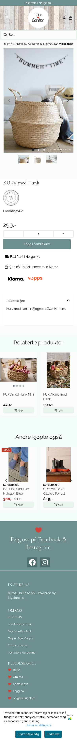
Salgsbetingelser (24, 698)
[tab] (33, 149)
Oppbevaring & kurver (40, 43)
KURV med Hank (63, 43)
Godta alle (53, 734)
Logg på (18, 691)
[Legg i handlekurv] (37, 244)
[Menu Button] (6, 18)
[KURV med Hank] (38, 100)
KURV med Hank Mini (18, 394)
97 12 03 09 (20, 645)
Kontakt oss (20, 684)
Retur (16, 669)
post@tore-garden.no (21, 652)
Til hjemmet (19, 43)
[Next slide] (68, 100)
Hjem (7, 43)
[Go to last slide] (6, 481)
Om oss (18, 676)
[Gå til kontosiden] (64, 18)
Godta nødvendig (28, 734)
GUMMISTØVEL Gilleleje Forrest (54, 491)
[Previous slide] (9, 100)
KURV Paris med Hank (55, 397)
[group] (18, 480)
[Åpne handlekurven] (71, 18)
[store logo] (38, 18)
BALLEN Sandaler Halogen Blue (16, 491)
